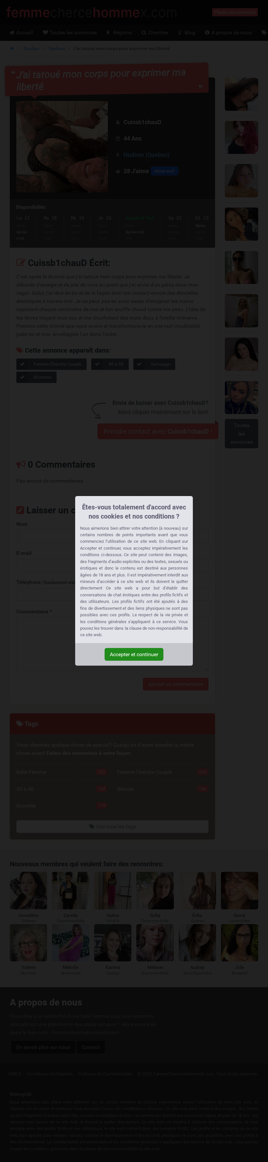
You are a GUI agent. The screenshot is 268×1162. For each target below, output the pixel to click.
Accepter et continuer (134, 654)
